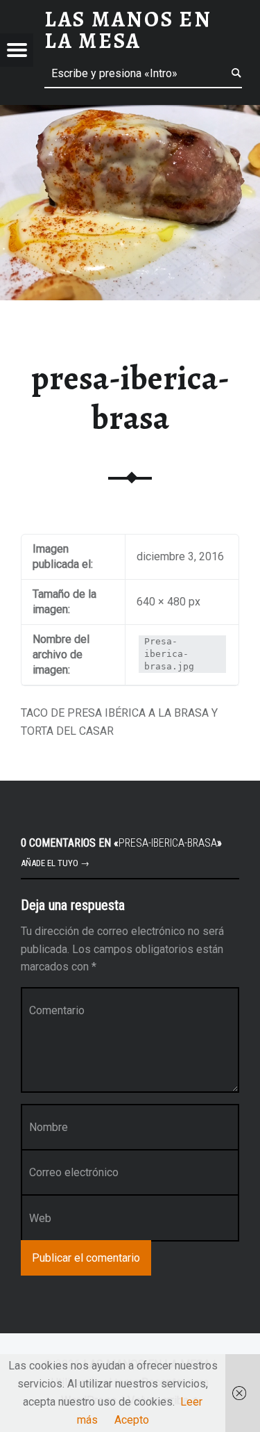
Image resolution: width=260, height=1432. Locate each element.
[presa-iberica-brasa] (130, 113)
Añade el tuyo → (55, 863)
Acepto (131, 1419)
